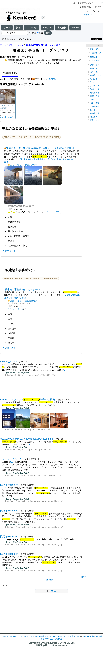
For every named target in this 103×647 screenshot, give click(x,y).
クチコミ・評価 (51, 212)
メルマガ (67, 636)
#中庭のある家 (29, 159)
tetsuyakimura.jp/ (6, 117)
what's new (11, 636)
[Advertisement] (41, 385)
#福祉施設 (13, 298)
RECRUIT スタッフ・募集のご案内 (27, 399)
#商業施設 (23, 298)
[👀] (20, 15)
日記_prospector (9, 484)
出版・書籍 (94, 103)
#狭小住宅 (40, 159)
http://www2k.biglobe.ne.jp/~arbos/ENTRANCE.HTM (30, 375)
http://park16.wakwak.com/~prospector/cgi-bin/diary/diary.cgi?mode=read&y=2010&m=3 (36, 501)
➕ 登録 (51, 591)
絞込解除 (52, 79)
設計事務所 (96, 53)
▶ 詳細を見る (9, 250)
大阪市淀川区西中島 (66, 148)
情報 (92, 100)
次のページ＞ (86, 577)
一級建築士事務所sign (14, 289)
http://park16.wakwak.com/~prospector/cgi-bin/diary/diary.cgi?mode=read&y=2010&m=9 (36, 544)
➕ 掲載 (83, 636)
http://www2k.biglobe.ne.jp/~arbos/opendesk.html (26, 438)
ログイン (88, 14)
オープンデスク (52, 45)
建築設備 (94, 68)
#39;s (12, 462)
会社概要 (58, 639)
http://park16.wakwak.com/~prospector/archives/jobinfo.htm (33, 475)
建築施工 (94, 57)
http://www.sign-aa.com (19, 303)
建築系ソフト (95, 75)
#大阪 (19, 159)
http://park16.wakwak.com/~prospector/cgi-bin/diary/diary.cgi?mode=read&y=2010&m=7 (36, 527)
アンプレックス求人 (11, 459)
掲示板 (95, 636)
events (48, 636)
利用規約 (75, 636)
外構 (92, 82)
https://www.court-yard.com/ (21, 206)
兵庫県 (31, 290)
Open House (57, 636)
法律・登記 (94, 89)
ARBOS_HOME (8, 361)
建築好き (94, 117)
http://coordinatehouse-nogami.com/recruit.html (27, 430)
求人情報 (61, 27)
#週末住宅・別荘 (53, 159)
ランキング (31, 27)
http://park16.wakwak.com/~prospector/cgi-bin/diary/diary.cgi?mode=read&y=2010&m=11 (36, 570)
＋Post (75, 27)
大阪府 (55, 148)
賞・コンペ (94, 110)
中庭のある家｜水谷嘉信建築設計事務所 (28, 148)
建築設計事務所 (34, 45)
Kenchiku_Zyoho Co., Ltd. (62, 643)
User (89, 636)
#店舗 (73, 295)
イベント (47, 27)
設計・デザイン (16, 45)
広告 (52, 639)
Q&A (47, 639)
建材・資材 (94, 65)
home (3, 636)
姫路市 (37, 290)
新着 (18, 27)
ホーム (7, 27)
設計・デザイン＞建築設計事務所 (23, 165)
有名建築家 (40, 636)
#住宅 (67, 295)
